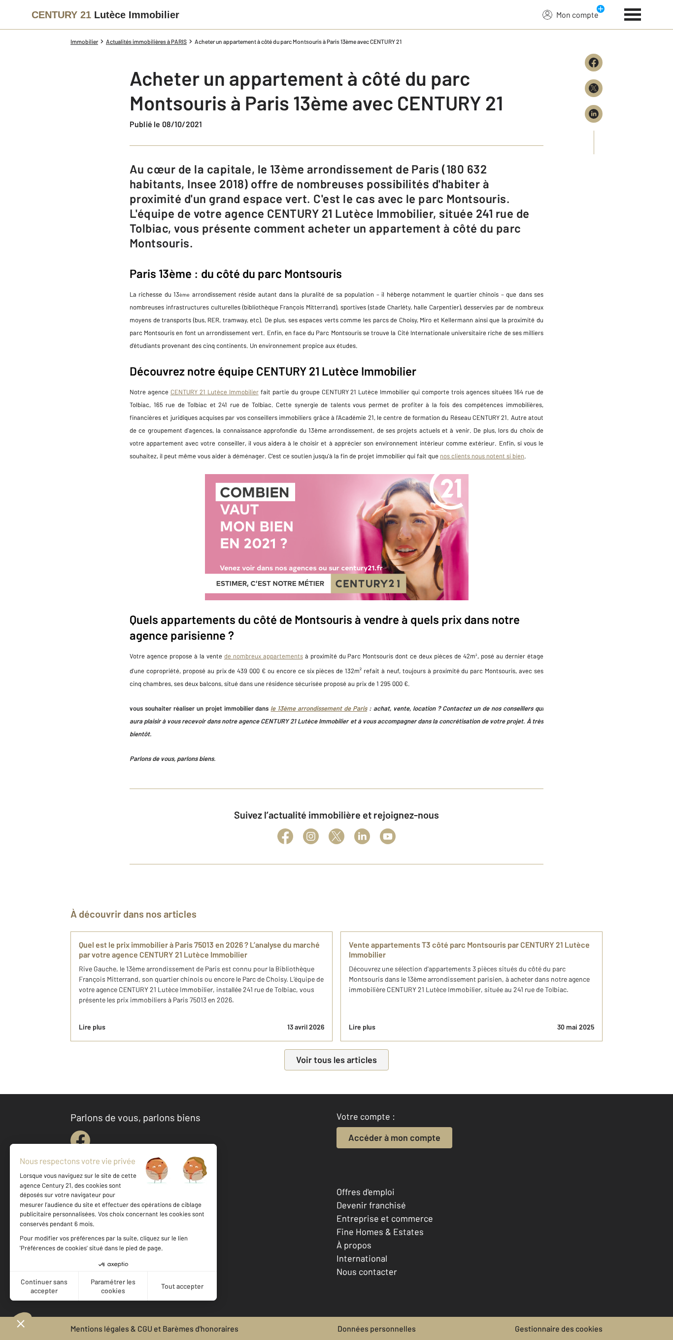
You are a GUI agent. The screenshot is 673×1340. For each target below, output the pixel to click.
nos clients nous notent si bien (482, 456)
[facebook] (80, 1140)
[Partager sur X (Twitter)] (594, 88)
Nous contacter (366, 1271)
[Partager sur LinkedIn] (594, 114)
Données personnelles (376, 1328)
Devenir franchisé (371, 1205)
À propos (353, 1244)
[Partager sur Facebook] (594, 62)
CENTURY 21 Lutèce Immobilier (214, 392)
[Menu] (632, 13)
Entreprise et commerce (384, 1218)
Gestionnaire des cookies (559, 1328)
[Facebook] (285, 836)
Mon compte (577, 14)
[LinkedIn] (362, 836)
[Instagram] (311, 836)
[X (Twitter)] (336, 836)
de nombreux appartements (263, 656)
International (361, 1258)
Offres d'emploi (365, 1191)
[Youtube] (388, 836)
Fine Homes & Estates (380, 1231)
